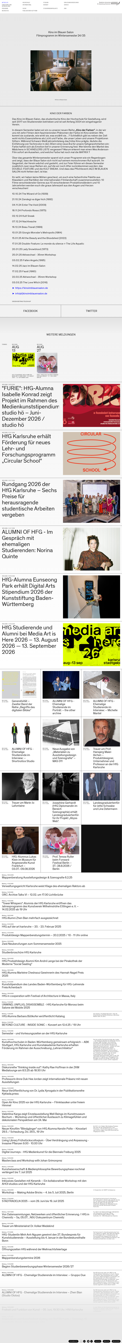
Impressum (97, 1341)
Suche (24, 8)
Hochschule (26, 2)
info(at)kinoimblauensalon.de (31, 293)
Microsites (5, 11)
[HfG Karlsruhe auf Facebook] (91, 1341)
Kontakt (45, 5)
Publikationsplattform (30, 11)
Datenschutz (106, 1341)
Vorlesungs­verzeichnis (71, 2)
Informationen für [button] (73, 1341)
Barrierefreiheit (116, 1341)
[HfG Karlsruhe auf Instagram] (88, 1341)
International (27, 5)
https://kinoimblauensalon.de (31, 288)
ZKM (65, 8)
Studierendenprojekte (50, 8)
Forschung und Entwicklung (7, 5)
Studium (45, 2)
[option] (23, 362)
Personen (5, 8)
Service (66, 5)
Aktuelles (5, 2)
